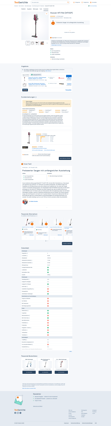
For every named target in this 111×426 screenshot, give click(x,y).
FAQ (82, 411)
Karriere (70, 415)
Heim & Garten (21, 5)
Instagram (94, 410)
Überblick (23, 9)
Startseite (16, 5)
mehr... (70, 351)
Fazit (41, 9)
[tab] (35, 75)
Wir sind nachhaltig (93, 5)
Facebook (94, 411)
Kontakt (82, 416)
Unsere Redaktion (72, 411)
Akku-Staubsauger (28, 5)
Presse (70, 413)
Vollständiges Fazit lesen (56, 45)
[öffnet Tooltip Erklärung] (36, 97)
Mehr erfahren (48, 70)
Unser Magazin (84, 413)
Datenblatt (45, 9)
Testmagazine (84, 410)
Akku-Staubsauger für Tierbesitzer (38, 5)
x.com (93, 413)
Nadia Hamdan (34, 201)
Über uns (70, 410)
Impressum (66, 423)
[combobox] (48, 2)
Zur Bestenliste (31, 372)
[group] (33, 43)
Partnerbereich (72, 416)
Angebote (29, 9)
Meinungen (35, 9)
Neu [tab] (26, 74)
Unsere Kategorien (72, 418)
